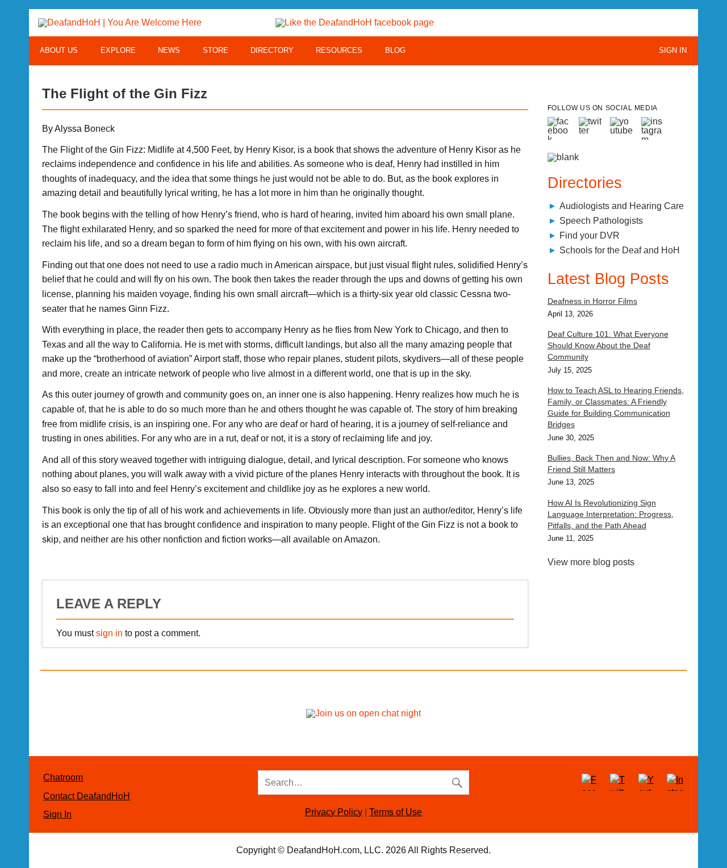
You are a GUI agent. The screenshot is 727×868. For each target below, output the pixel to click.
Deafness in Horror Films (592, 301)
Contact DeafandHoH (86, 796)
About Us (59, 50)
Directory (272, 50)
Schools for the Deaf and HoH (619, 250)
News (169, 50)
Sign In (673, 50)
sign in (109, 633)
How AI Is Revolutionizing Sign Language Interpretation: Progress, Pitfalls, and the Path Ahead (611, 514)
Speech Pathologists (601, 221)
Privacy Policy (333, 812)
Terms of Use (395, 812)
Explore (118, 50)
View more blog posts (591, 562)
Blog (395, 50)
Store (215, 50)
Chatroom (63, 777)
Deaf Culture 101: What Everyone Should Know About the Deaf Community (608, 345)
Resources (339, 50)
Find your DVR (589, 235)
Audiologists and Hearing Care (621, 206)
